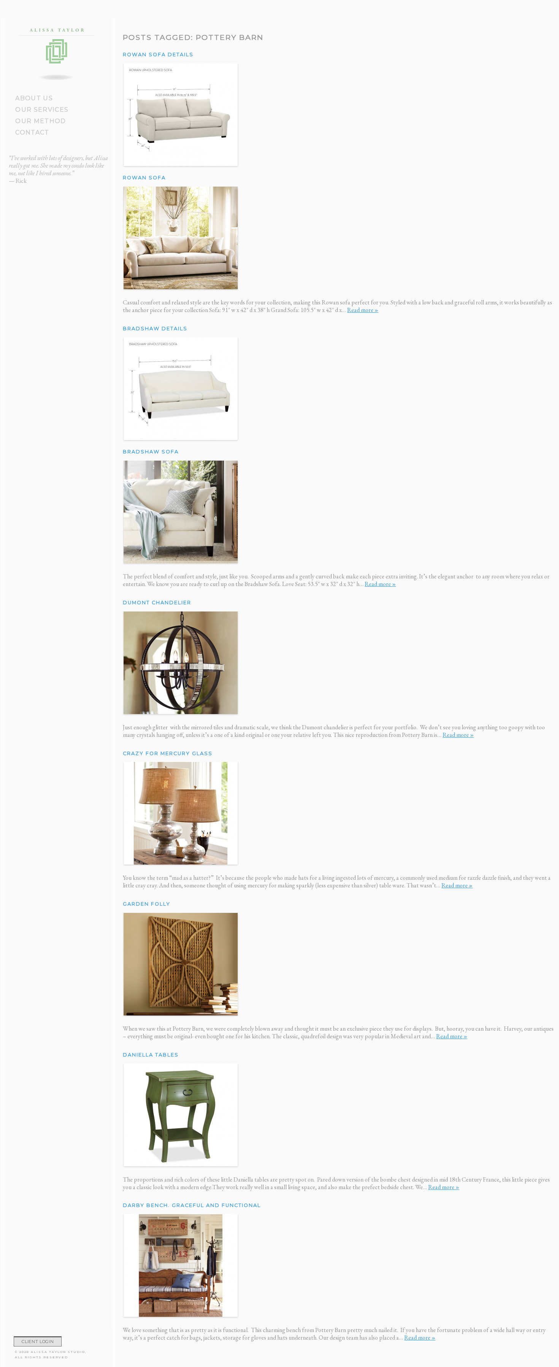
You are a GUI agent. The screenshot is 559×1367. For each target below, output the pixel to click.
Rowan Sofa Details (158, 54)
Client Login (38, 1341)
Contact (32, 132)
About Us (34, 98)
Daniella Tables (151, 1055)
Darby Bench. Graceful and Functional (192, 1205)
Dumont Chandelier (157, 602)
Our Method (40, 121)
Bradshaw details (155, 328)
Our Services (41, 109)
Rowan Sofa (144, 178)
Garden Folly (146, 904)
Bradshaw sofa (151, 452)
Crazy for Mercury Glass (168, 753)
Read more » (362, 310)
